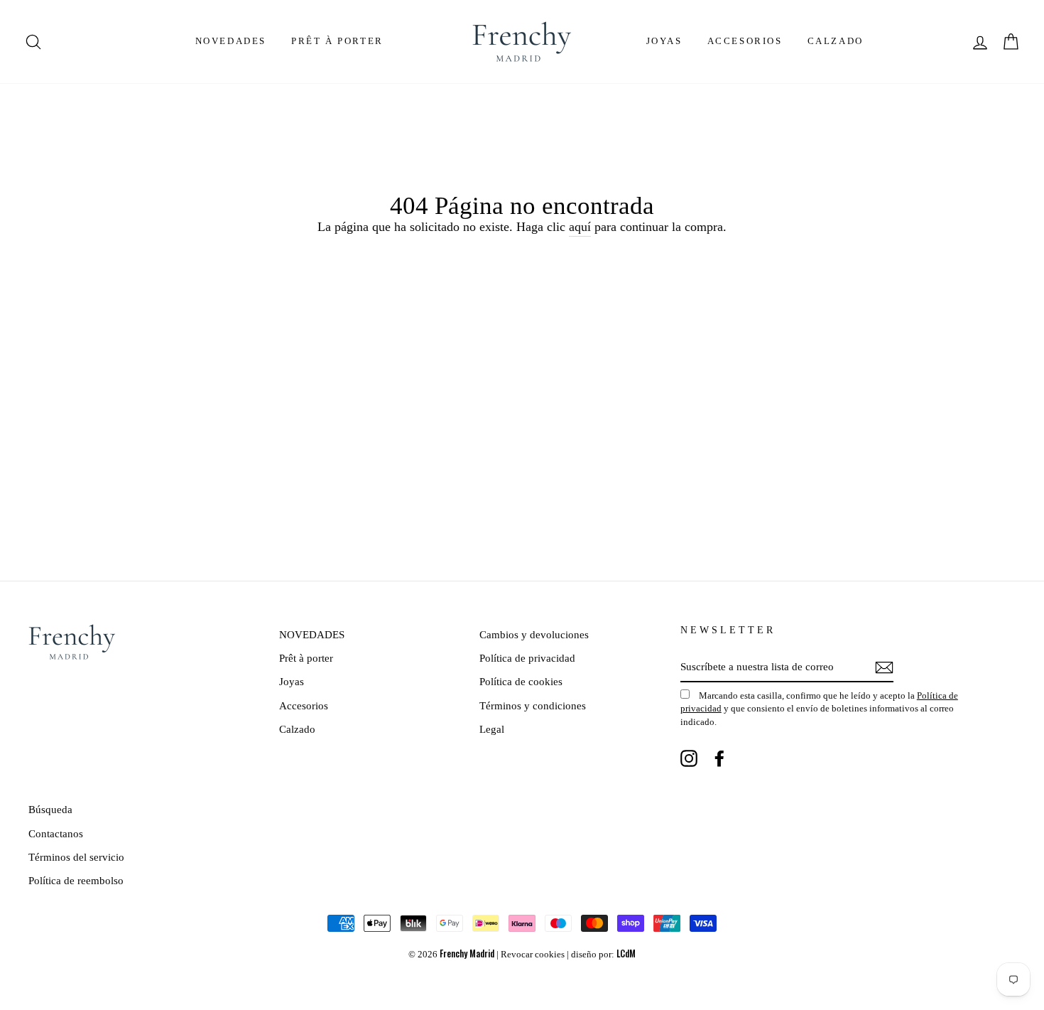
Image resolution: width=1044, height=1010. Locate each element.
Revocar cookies (533, 955)
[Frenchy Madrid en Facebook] (719, 758)
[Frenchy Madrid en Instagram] (688, 758)
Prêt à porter (337, 41)
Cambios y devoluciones (534, 634)
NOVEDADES (230, 41)
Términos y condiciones (532, 705)
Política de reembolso (76, 880)
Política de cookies (520, 681)
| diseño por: (601, 955)
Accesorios (745, 41)
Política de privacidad (527, 658)
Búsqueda (50, 809)
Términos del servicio (76, 857)
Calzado (836, 41)
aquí (580, 227)
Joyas (664, 41)
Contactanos (55, 833)
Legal (491, 729)
